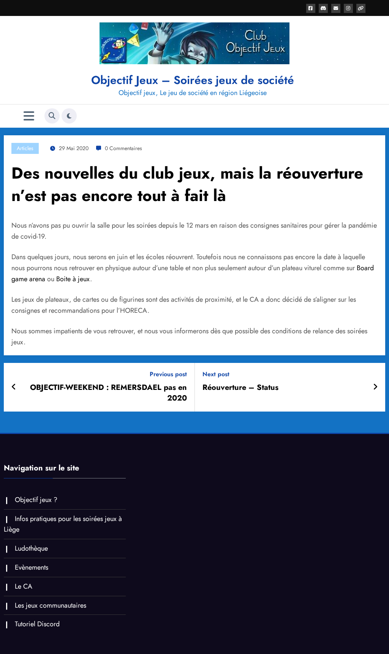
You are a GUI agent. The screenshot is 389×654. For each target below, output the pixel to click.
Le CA (23, 586)
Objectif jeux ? (36, 500)
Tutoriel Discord (37, 624)
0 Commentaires (123, 148)
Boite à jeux (73, 279)
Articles (25, 148)
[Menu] (29, 116)
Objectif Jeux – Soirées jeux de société (192, 80)
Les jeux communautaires (50, 605)
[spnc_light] (69, 116)
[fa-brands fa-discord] (323, 8)
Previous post (168, 374)
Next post (215, 374)
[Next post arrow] (375, 387)
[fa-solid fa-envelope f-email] (335, 8)
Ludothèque (31, 548)
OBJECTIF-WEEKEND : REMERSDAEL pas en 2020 (108, 393)
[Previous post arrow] (13, 387)
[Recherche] (52, 116)
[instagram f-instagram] (348, 8)
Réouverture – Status (240, 387)
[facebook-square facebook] (310, 8)
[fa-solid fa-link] (360, 8)
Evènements (31, 567)
